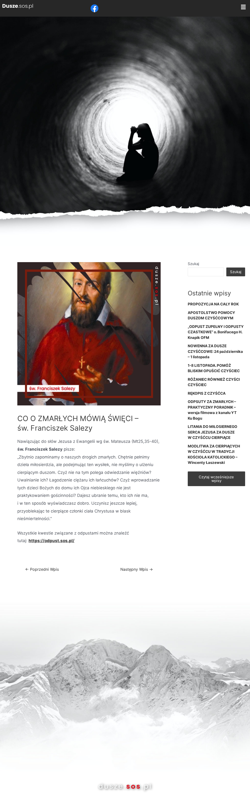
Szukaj (193, 263)
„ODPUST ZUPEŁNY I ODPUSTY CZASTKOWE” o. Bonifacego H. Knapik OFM (216, 332)
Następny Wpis (136, 569)
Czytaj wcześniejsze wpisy (216, 479)
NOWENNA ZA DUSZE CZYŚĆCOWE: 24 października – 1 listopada (215, 351)
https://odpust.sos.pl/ (51, 540)
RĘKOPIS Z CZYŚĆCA (207, 393)
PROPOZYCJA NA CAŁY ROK (213, 304)
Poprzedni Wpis (42, 569)
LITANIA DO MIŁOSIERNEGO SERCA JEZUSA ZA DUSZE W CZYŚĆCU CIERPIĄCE (212, 432)
